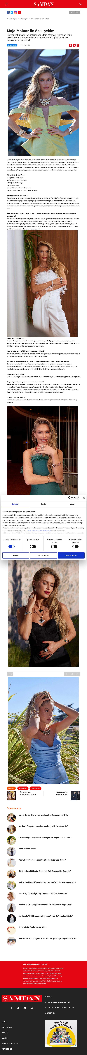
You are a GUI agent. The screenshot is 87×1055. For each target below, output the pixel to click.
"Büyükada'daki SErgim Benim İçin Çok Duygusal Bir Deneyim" (45, 871)
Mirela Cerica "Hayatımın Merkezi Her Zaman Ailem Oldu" (43, 815)
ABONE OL (74, 12)
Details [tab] (43, 504)
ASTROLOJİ (7, 1049)
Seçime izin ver (43, 555)
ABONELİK (50, 1013)
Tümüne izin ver (71, 555)
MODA (4, 1038)
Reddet (16, 555)
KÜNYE (48, 997)
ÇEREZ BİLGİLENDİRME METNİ (59, 1008)
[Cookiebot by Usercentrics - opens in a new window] (70, 498)
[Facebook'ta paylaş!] (70, 45)
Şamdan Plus (35, 788)
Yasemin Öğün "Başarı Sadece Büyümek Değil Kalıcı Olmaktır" (45, 837)
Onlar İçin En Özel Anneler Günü (32, 927)
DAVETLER (7, 1027)
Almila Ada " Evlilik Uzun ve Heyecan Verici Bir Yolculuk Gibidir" (46, 916)
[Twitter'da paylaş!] (74, 45)
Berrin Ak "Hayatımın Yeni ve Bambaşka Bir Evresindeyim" (43, 826)
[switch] (33, 546)
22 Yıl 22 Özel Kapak (27, 849)
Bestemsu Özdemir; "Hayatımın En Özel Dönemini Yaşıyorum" (45, 905)
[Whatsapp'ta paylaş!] (78, 45)
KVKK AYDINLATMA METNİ (57, 1002)
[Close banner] (84, 498)
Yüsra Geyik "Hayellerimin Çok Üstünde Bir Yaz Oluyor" (42, 860)
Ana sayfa (13, 19)
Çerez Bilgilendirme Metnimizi (39, 530)
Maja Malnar (23, 788)
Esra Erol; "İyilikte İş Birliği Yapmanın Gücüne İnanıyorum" (43, 893)
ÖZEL (4, 1022)
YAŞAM (5, 1033)
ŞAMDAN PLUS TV (10, 1044)
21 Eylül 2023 (26, 45)
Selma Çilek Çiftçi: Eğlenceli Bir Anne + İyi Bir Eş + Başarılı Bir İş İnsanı (49, 938)
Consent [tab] (15, 504)
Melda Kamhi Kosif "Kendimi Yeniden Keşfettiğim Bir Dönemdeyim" (47, 882)
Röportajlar (23, 19)
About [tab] (72, 504)
